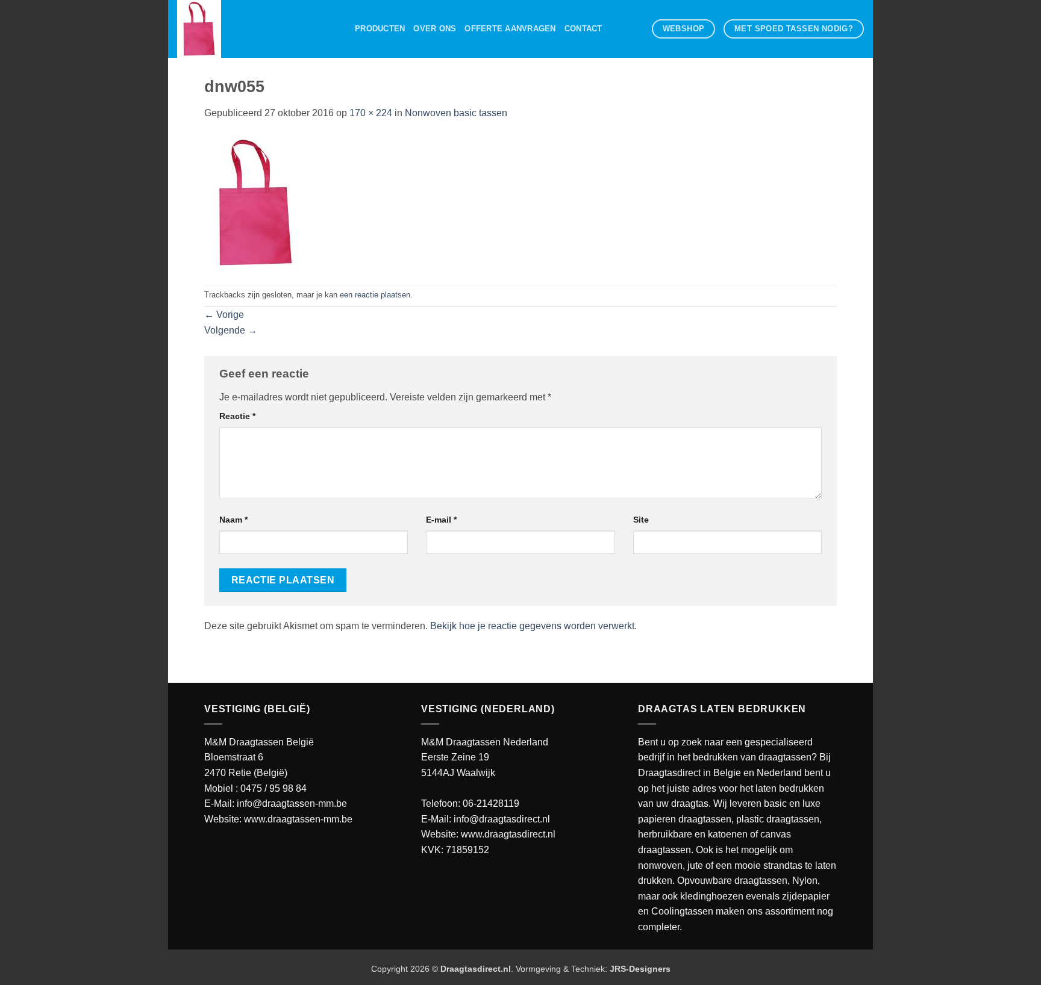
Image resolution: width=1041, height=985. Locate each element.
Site (641, 519)
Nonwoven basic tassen (456, 113)
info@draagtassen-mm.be (292, 803)
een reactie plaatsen (375, 294)
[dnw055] (255, 202)
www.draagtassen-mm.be (298, 819)
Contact (583, 28)
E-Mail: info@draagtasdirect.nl (485, 819)
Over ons (434, 28)
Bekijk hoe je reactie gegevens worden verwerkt (532, 626)
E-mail (441, 519)
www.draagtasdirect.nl (508, 834)
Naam (233, 519)
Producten (380, 28)
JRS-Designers (640, 969)
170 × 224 (370, 113)
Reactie (237, 416)
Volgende (230, 330)
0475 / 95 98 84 (273, 788)
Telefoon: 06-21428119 (470, 803)
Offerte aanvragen (509, 28)
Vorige (224, 314)
